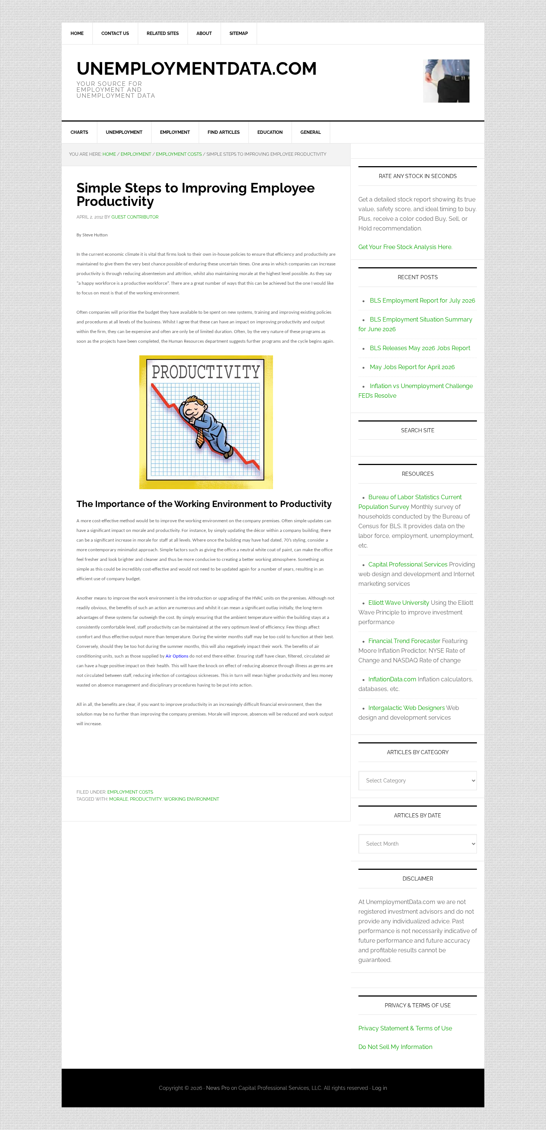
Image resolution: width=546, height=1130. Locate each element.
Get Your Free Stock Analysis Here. (405, 247)
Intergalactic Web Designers (406, 707)
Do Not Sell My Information (395, 1046)
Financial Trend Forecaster (404, 641)
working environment (191, 799)
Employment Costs (130, 792)
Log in (379, 1088)
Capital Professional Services (408, 564)
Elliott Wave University (398, 602)
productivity (146, 799)
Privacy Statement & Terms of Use (405, 1028)
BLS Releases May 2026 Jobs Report (420, 348)
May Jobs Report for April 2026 (412, 367)
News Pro (218, 1088)
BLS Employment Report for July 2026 (422, 300)
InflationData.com (392, 679)
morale (118, 799)
